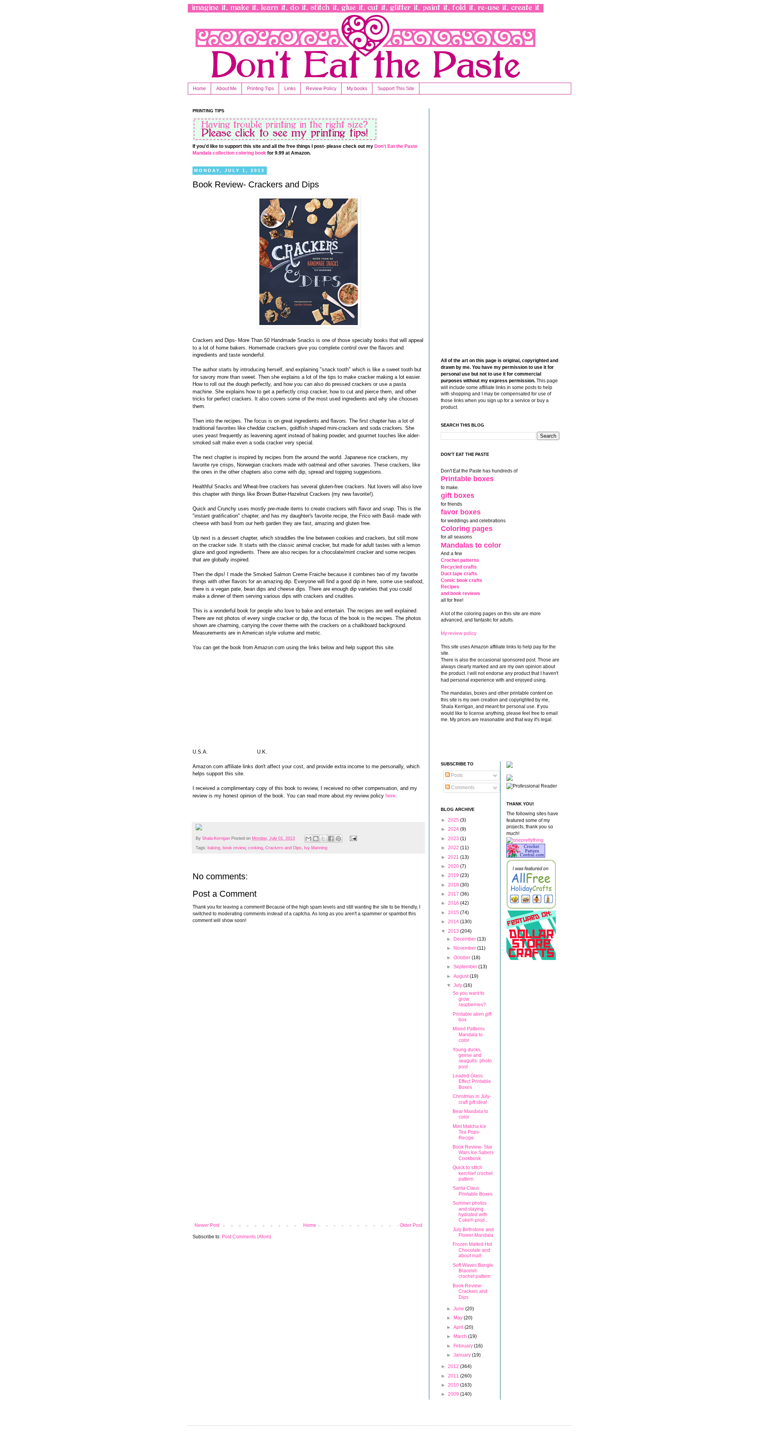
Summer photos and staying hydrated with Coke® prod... (470, 1211)
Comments (462, 787)
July (458, 985)
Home (199, 88)
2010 (454, 1385)
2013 (454, 931)
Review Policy (321, 88)
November (465, 948)
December (465, 939)
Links (290, 88)
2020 (454, 866)
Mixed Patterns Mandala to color (469, 1034)
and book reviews (460, 593)
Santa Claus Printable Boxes (473, 1190)
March (460, 1336)
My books (357, 88)
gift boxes (457, 495)
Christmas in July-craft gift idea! (472, 1099)
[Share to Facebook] (331, 839)
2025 (454, 820)
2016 (454, 903)
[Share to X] (323, 839)
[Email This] (308, 839)
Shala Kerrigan (216, 838)
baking (214, 847)
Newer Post (206, 1225)
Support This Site (396, 88)
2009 (454, 1394)
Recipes (450, 587)
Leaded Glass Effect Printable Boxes (472, 1081)
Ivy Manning (315, 847)
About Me (226, 88)
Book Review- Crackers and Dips (470, 1291)
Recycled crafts (459, 567)
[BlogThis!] (316, 839)
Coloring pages (467, 529)
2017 (454, 894)
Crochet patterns (460, 560)
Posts (456, 775)
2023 (454, 838)
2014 (454, 921)
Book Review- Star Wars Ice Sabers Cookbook (473, 1152)
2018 (454, 885)
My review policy (458, 633)
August (461, 976)
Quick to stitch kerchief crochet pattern (473, 1173)
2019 (454, 875)
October (462, 957)
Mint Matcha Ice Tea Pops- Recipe (469, 1132)
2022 (454, 847)
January (462, 1355)
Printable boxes (467, 479)
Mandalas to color (471, 545)
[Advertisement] (308, 1157)
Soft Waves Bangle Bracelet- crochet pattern (473, 1270)
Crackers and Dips (283, 847)
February (463, 1346)
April (458, 1327)
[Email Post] (352, 838)
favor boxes (461, 512)
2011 (454, 1376)
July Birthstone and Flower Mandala (473, 1232)
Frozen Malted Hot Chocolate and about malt (472, 1249)
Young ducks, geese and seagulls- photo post (472, 1058)
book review (234, 847)
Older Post (411, 1225)
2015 (454, 912)
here (390, 796)
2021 (454, 857)
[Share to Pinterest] (338, 839)
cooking (255, 847)
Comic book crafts (461, 580)
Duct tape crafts (459, 573)
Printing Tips (260, 88)
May (458, 1318)
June (459, 1308)
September (465, 966)
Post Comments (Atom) (246, 1236)
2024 (454, 829)
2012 (454, 1366)
